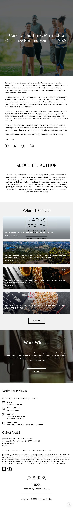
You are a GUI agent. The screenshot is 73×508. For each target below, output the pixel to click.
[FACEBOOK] (29, 478)
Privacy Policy (45, 499)
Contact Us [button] (36, 371)
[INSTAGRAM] (34, 478)
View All (36, 321)
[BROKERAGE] (44, 478)
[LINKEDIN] (39, 478)
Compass (52, 454)
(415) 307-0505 (13, 410)
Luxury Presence (42, 489)
